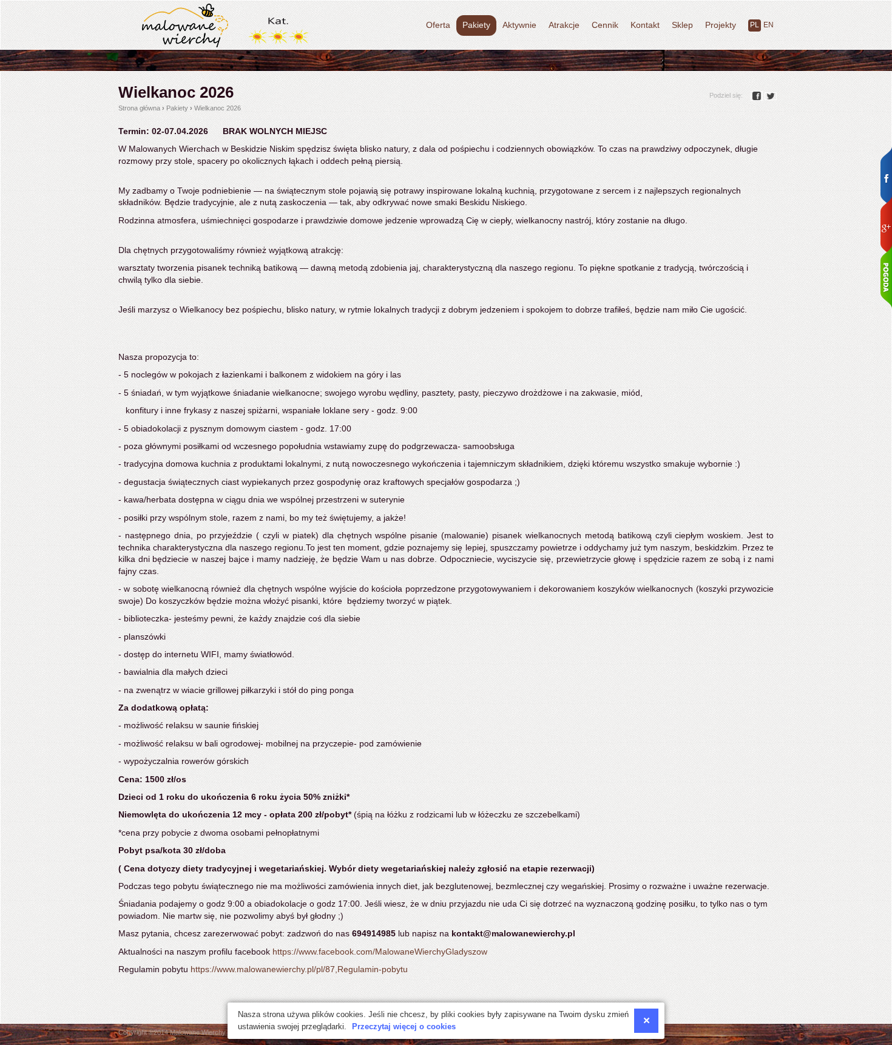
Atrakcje (564, 25)
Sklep (682, 25)
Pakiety (476, 25)
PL (754, 25)
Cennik (605, 25)
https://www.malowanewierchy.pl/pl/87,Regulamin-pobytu (299, 969)
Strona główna (139, 108)
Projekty (720, 25)
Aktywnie (519, 25)
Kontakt (645, 25)
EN (768, 25)
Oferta (438, 25)
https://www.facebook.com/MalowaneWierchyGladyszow (379, 951)
